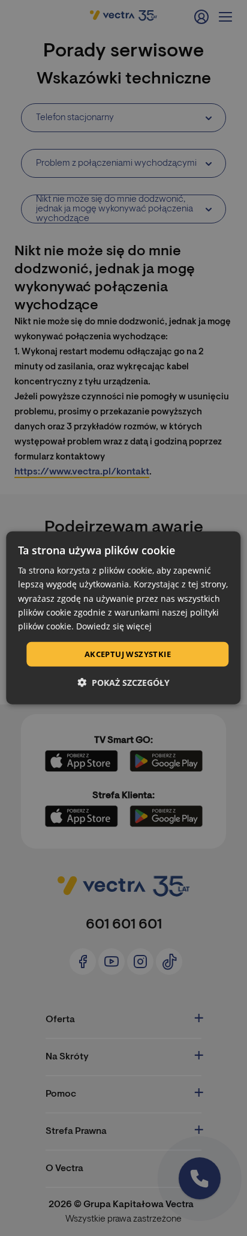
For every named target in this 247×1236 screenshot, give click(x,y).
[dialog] (123, 618)
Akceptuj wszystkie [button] (128, 654)
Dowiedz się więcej (114, 626)
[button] (123, 682)
